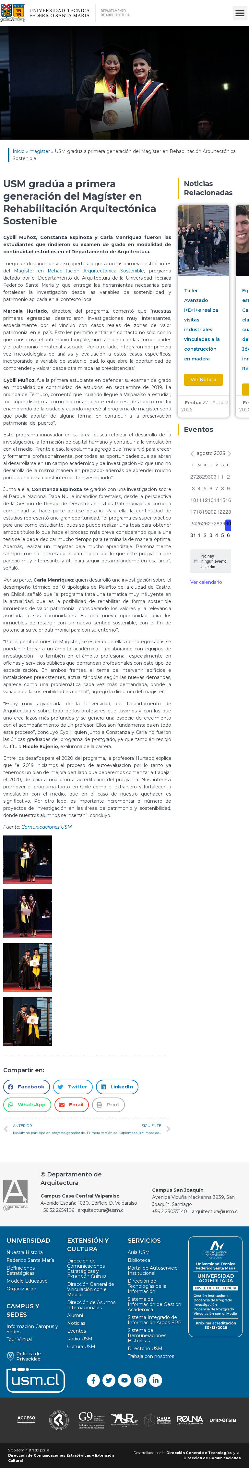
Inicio (19, 151)
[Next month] (229, 454)
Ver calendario (206, 582)
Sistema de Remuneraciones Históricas (147, 1335)
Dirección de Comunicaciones (212, 1458)
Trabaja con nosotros (151, 1356)
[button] (240, 13)
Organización (21, 1289)
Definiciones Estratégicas (20, 1270)
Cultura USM (81, 1346)
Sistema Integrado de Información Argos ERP (155, 1319)
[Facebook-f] (93, 1380)
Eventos (76, 1331)
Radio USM (79, 1339)
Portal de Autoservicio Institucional (153, 1270)
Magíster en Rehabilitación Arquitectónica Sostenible (79, 271)
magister (40, 151)
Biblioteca (139, 1260)
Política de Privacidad (28, 1356)
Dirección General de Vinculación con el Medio (90, 1289)
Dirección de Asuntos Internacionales (91, 1305)
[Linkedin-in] (155, 1380)
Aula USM (139, 1252)
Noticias (76, 1323)
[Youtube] (124, 1380)
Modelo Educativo (27, 1281)
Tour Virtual (19, 1339)
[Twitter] (108, 1380)
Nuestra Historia (24, 1252)
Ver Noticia (203, 380)
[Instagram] (140, 1380)
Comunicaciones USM (46, 827)
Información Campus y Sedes (32, 1329)
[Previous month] (192, 454)
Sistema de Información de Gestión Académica (154, 1304)
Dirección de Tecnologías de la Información (147, 1286)
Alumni (75, 1315)
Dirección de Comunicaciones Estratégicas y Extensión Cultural (87, 1268)
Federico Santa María (30, 1260)
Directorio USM (145, 1348)
